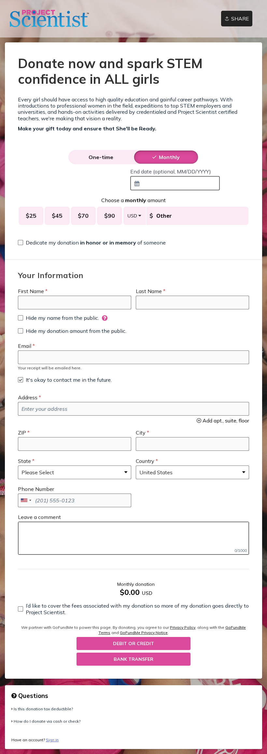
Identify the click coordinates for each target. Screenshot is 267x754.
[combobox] (175, 183)
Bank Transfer (133, 659)
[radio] (101, 157)
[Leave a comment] (133, 538)
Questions (32, 696)
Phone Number (36, 489)
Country (145, 461)
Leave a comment (39, 517)
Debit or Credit (133, 643)
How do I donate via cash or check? (47, 721)
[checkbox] (92, 242)
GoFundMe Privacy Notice (144, 632)
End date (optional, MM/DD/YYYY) (170, 171)
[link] (49, 18)
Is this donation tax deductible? (43, 708)
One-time (101, 157)
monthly (169, 157)
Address (27, 397)
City (141, 432)
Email (24, 346)
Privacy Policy (182, 627)
